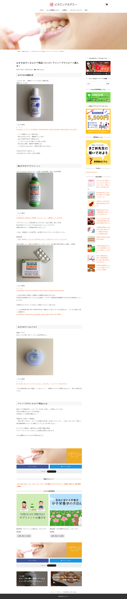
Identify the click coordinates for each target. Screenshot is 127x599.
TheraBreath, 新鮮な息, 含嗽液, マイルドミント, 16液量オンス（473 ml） (39, 218)
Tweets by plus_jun (91, 172)
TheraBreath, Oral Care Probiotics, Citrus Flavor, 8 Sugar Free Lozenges (40, 290)
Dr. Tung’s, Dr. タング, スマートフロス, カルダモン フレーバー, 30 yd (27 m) (41, 384)
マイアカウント (58, 592)
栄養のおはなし (40, 69)
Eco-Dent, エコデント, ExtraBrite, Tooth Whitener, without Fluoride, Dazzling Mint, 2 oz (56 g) (46, 129)
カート (52, 592)
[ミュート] (106, 73)
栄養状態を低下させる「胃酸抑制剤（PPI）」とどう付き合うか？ (103, 212)
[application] (98, 68)
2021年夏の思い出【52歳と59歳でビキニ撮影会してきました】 (103, 195)
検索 (107, 84)
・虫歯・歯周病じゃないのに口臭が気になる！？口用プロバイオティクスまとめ (41, 239)
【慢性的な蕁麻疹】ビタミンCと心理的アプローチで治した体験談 (103, 267)
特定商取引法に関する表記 (69, 592)
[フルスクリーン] (108, 73)
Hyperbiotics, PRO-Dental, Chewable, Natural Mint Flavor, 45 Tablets (38, 314)
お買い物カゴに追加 (24, 536)
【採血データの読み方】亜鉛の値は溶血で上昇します (103, 203)
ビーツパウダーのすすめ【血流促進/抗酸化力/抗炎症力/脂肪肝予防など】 (103, 221)
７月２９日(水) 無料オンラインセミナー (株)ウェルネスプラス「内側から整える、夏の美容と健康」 (99, 185)
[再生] (87, 73)
